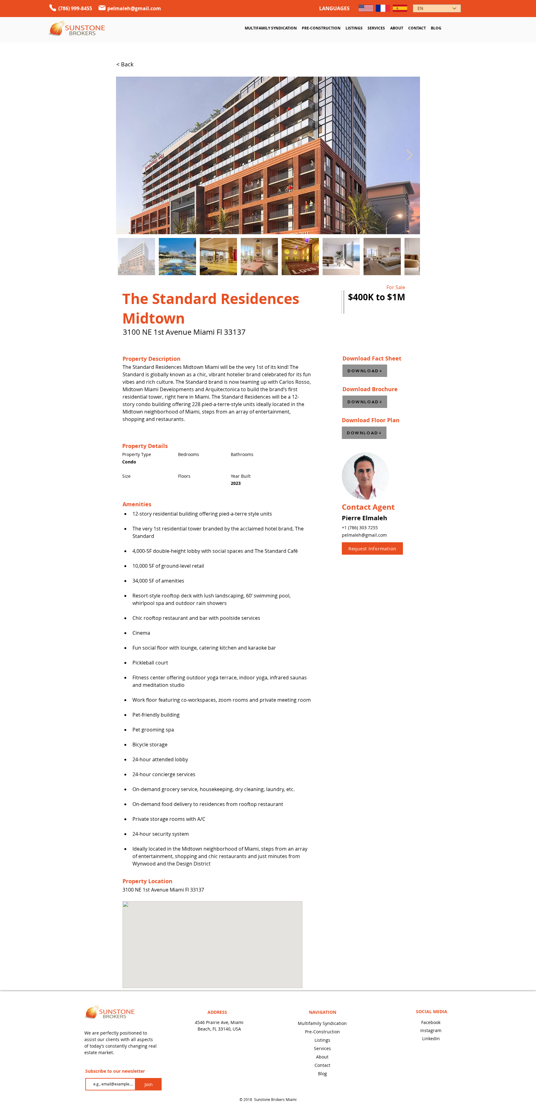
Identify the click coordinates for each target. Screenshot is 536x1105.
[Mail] (102, 8)
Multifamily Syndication (322, 1023)
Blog (322, 1073)
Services (322, 1048)
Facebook (430, 1022)
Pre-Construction (322, 1032)
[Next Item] (409, 156)
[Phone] (53, 8)
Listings (322, 1040)
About (322, 1057)
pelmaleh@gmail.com (134, 8)
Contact (322, 1065)
